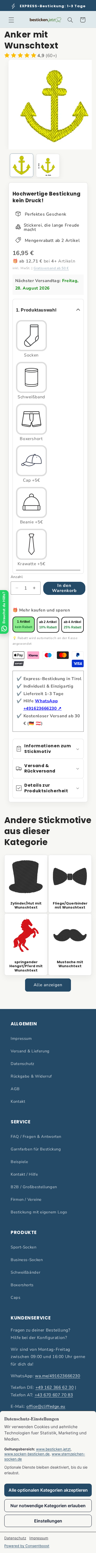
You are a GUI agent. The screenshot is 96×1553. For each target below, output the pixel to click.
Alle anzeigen (48, 985)
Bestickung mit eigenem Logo (39, 1212)
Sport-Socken (24, 1247)
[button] (11, 20)
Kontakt (18, 1101)
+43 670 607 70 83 (54, 1395)
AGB (15, 1088)
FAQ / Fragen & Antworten (36, 1136)
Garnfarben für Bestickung (36, 1149)
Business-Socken (27, 1259)
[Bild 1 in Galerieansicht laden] (21, 165)
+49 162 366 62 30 (54, 1387)
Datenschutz (22, 1063)
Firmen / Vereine (26, 1199)
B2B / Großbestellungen (34, 1187)
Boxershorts (22, 1285)
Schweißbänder (25, 1272)
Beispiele (19, 1161)
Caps (16, 1297)
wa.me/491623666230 (57, 1376)
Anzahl (17, 576)
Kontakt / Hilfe (24, 1174)
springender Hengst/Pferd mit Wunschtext (26, 966)
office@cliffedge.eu (45, 1406)
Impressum (21, 1038)
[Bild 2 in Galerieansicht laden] (47, 165)
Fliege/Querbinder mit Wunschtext (70, 905)
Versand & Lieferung (30, 1051)
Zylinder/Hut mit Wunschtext (26, 905)
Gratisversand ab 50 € (51, 268)
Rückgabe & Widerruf (31, 1076)
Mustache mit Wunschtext (70, 964)
